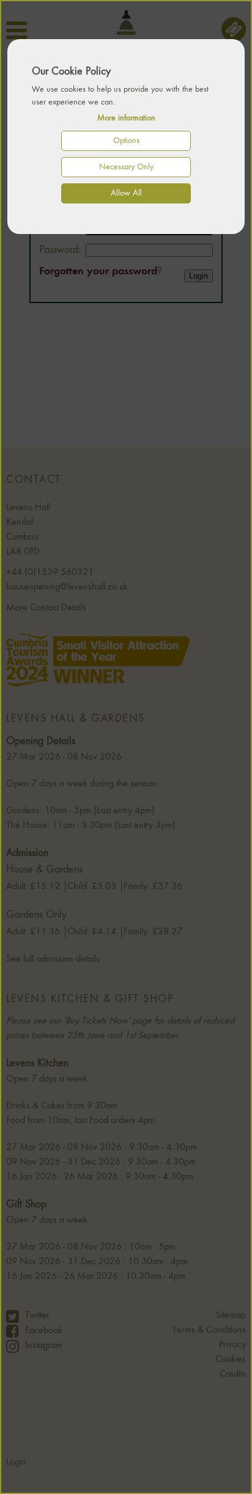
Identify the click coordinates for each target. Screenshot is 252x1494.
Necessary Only (126, 167)
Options (126, 140)
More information (126, 118)
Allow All (126, 193)
